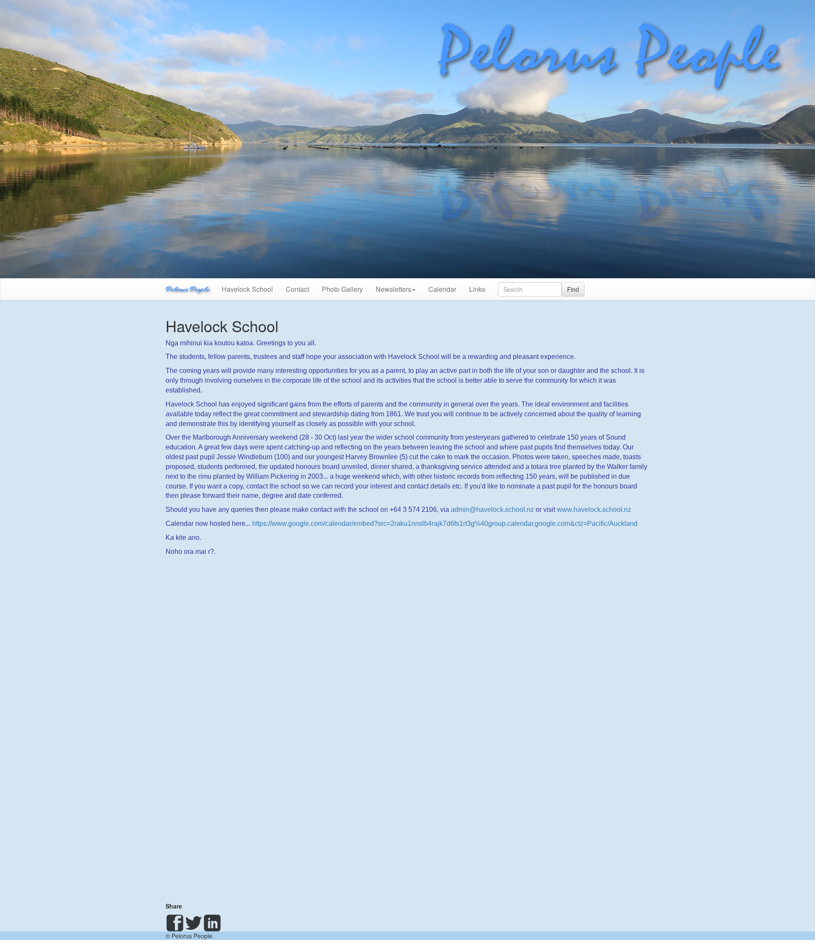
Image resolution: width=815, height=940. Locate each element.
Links (477, 289)
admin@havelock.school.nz (492, 509)
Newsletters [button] (393, 289)
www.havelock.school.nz (594, 509)
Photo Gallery (342, 289)
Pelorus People (187, 289)
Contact (297, 289)
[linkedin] (212, 923)
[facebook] (174, 923)
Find (573, 289)
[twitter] (193, 923)
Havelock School (247, 289)
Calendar (442, 289)
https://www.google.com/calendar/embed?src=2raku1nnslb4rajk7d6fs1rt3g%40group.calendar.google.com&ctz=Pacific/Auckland (445, 523)
